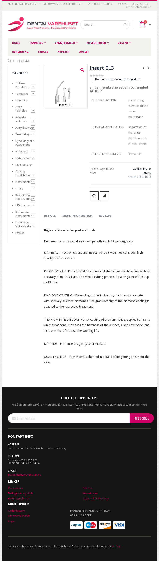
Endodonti (21, 151)
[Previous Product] (143, 67)
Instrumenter (23, 182)
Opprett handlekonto (96, 498)
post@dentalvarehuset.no (24, 475)
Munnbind (21, 100)
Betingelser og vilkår (21, 493)
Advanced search (19, 516)
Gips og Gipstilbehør (23, 173)
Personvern (15, 488)
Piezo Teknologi (21, 108)
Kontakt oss (90, 493)
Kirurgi (19, 188)
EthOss (19, 233)
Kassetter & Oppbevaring (23, 197)
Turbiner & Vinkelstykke (23, 224)
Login (11, 521)
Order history (16, 510)
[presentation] (53, 216)
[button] (82, 73)
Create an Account (138, 6)
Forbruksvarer (24, 158)
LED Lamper (22, 205)
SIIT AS (116, 546)
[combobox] (105, 24)
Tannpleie (21, 93)
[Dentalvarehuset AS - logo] (44, 24)
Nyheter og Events (100, 3)
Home (9, 60)
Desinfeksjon (23, 134)
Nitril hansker (23, 164)
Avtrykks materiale (21, 119)
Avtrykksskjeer (24, 128)
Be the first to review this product (117, 79)
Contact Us (140, 3)
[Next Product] (148, 67)
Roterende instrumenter (23, 214)
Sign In (122, 3)
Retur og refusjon (19, 498)
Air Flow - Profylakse (22, 85)
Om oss (87, 488)
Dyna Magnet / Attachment (24, 142)
